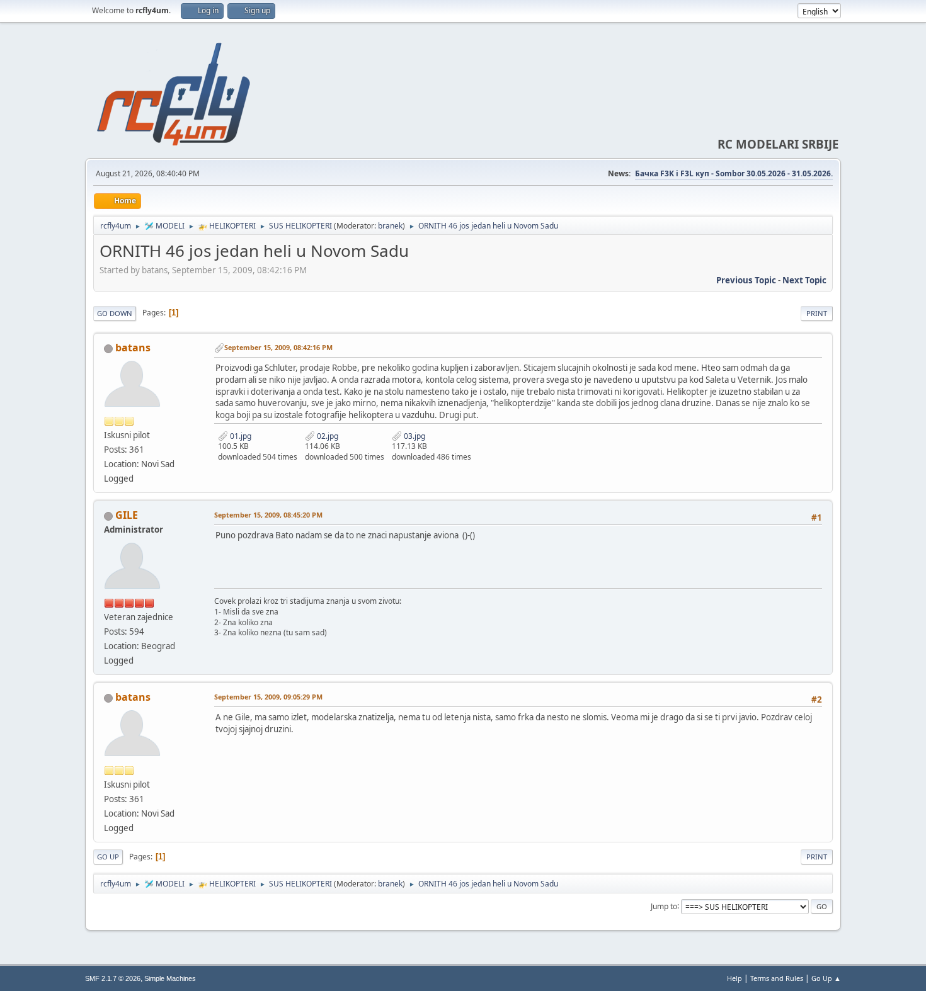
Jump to (664, 905)
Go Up (108, 856)
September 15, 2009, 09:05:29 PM (268, 696)
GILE (126, 515)
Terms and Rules (776, 978)
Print (816, 313)
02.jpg (326, 436)
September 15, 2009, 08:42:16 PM (278, 347)
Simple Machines (170, 978)
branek (390, 225)
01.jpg (239, 436)
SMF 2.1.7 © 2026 (112, 978)
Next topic (804, 280)
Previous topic (746, 280)
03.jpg (413, 436)
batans (133, 347)
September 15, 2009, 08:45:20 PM (268, 514)
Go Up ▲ (826, 978)
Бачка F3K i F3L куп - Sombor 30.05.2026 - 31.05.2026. (734, 173)
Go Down (114, 313)
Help (734, 978)
